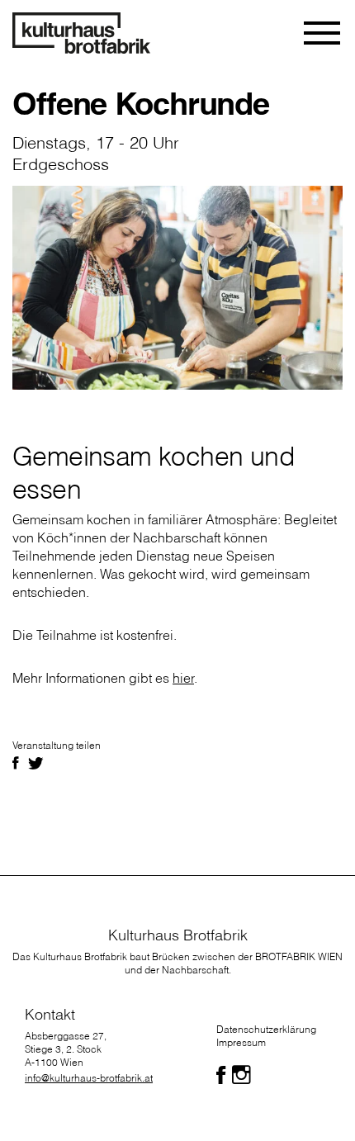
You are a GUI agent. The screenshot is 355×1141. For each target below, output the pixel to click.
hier (183, 678)
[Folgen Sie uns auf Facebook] (220, 1075)
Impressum (241, 1042)
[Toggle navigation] (323, 33)
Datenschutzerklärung (266, 1029)
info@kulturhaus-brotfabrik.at (89, 1078)
